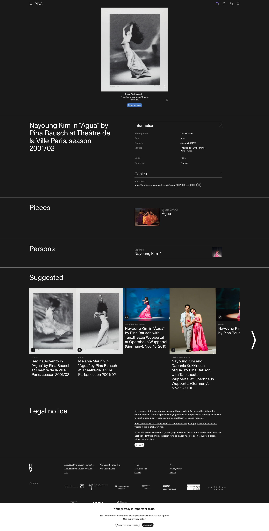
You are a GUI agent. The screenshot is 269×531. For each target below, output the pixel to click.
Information (144, 125)
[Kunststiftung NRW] (146, 486)
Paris (183, 157)
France (184, 163)
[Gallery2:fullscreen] (166, 100)
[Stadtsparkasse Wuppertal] (122, 486)
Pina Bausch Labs (107, 468)
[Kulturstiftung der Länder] (217, 486)
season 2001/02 (188, 143)
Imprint (173, 472)
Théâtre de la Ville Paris (192, 149)
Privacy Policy (176, 468)
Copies (140, 174)
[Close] (220, 125)
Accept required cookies (127, 525)
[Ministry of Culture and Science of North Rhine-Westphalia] (74, 486)
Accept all (147, 525)
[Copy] (198, 185)
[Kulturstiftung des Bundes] (193, 486)
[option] (134, 49)
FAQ (66, 472)
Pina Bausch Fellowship (109, 465)
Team (136, 465)
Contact (139, 445)
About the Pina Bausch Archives (78, 468)
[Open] (220, 174)
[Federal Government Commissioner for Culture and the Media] (98, 486)
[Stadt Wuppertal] (169, 486)
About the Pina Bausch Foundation (79, 465)
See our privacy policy (134, 519)
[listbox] (134, 49)
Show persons (134, 105)
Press (172, 465)
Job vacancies (140, 468)
